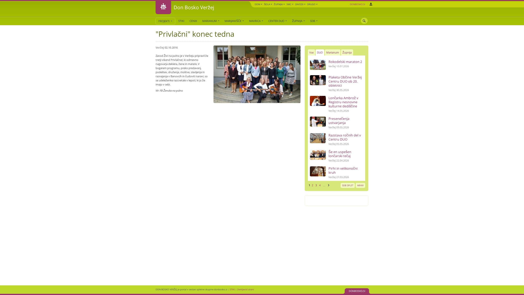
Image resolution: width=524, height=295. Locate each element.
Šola (267, 4)
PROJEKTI (164, 21)
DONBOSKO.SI (357, 291)
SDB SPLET (347, 185)
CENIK (193, 21)
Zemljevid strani (245, 289)
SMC (289, 4)
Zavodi (299, 4)
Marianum (209, 21)
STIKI (181, 21)
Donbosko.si (357, 4)
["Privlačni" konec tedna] (256, 102)
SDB (313, 21)
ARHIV (360, 185)
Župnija (278, 4)
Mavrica (255, 21)
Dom (258, 4)
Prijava (371, 4)
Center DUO (276, 21)
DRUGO (311, 4)
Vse (311, 52)
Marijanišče (233, 21)
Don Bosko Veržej (194, 7)
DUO (320, 52)
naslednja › (328, 185)
